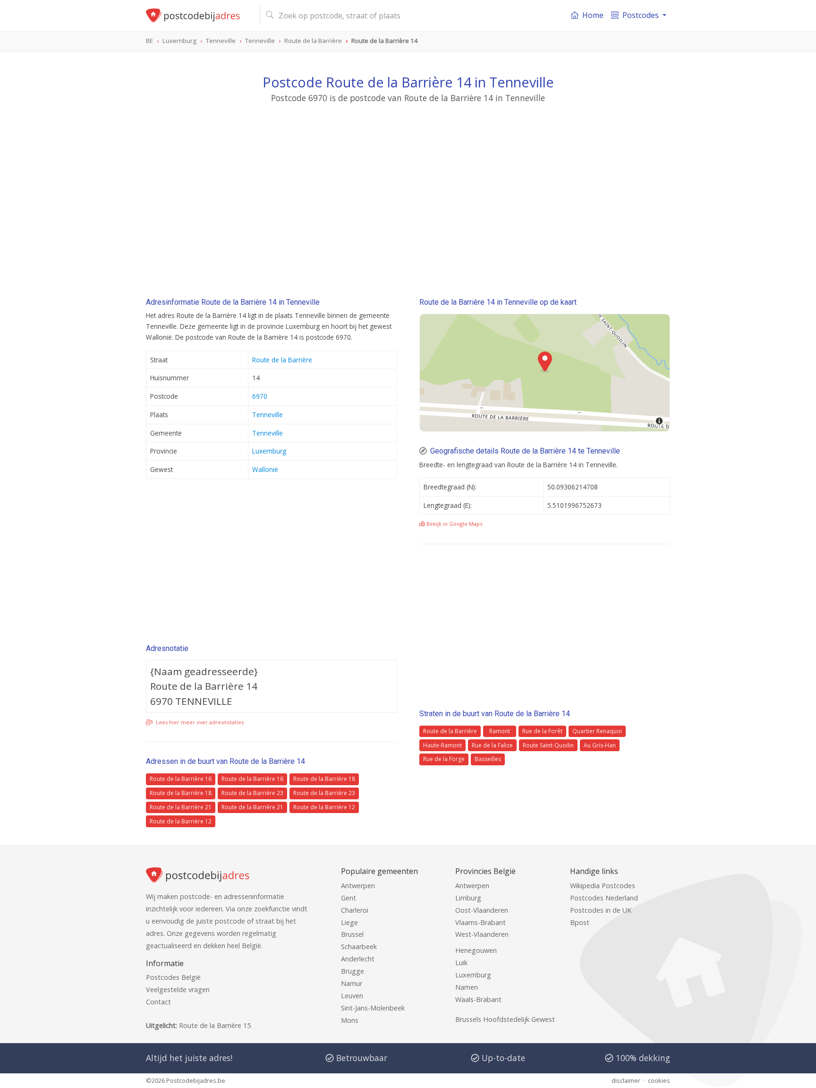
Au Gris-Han (600, 745)
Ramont (499, 731)
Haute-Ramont (442, 745)
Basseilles (488, 759)
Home (593, 15)
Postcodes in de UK (600, 910)
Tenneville (267, 414)
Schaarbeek (359, 946)
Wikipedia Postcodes (602, 885)
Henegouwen (476, 950)
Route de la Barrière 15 (215, 1025)
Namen (466, 987)
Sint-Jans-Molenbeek (373, 1007)
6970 (259, 396)
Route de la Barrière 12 (324, 807)
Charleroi (354, 910)
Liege (349, 922)
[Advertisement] (408, 191)
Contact (158, 1001)
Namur (351, 983)
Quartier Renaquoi (597, 731)
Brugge (352, 971)
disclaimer (626, 1080)
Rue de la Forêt (542, 731)
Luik (461, 962)
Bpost (579, 922)
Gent (348, 897)
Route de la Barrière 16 (181, 779)
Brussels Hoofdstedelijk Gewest (505, 1019)
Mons (349, 1020)
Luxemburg (269, 450)
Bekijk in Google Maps (453, 523)
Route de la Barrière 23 (252, 793)
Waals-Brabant (478, 999)
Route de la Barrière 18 (324, 779)
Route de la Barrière (282, 359)
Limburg (468, 897)
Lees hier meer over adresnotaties (199, 722)
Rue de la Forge (444, 759)
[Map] (545, 372)
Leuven (352, 995)
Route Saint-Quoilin (548, 745)
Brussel (352, 934)
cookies (659, 1080)
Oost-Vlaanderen (481, 910)
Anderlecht (357, 958)
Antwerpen (358, 885)
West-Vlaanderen (482, 934)
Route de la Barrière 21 (181, 807)
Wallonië (265, 469)
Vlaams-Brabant (480, 922)
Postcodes (640, 15)
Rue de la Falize (492, 745)
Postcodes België (173, 977)
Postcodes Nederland (604, 897)
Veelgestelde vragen (178, 989)
